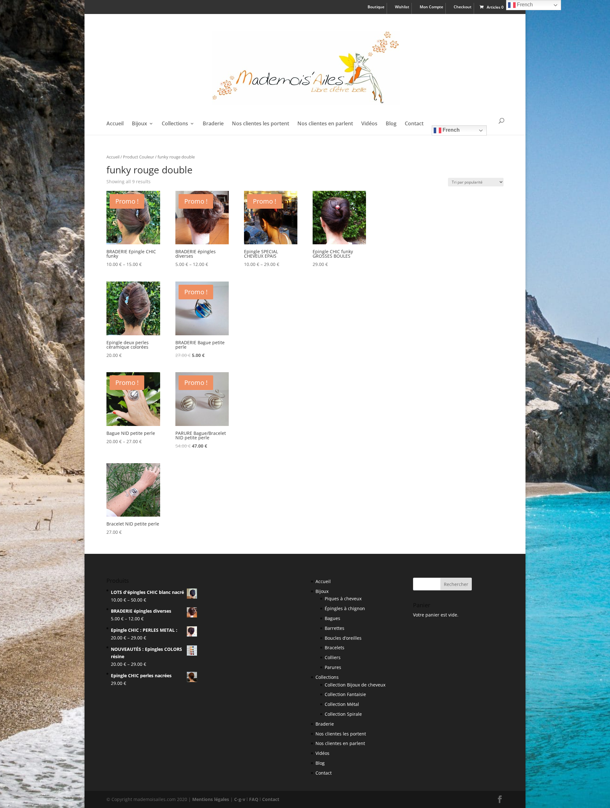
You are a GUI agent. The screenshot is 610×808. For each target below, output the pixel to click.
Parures (333, 667)
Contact (414, 124)
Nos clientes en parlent (325, 124)
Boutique (376, 7)
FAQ (253, 799)
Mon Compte (431, 7)
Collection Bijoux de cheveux (355, 685)
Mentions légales (210, 799)
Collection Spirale (343, 714)
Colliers (333, 657)
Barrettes (334, 628)
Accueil (115, 124)
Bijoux (139, 124)
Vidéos (369, 124)
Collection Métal (342, 704)
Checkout (462, 7)
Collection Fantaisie (345, 694)
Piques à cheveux (343, 599)
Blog (391, 124)
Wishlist (402, 7)
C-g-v (239, 799)
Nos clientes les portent (260, 124)
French (450, 130)
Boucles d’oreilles (343, 638)
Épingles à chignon (345, 608)
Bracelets (334, 647)
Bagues (332, 618)
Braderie (213, 124)
